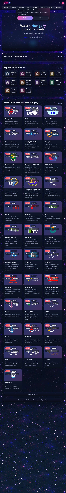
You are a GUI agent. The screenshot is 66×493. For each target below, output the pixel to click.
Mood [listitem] (27, 7)
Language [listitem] (21, 7)
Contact (58, 7)
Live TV (6, 7)
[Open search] (59, 3)
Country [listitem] (14, 7)
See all (60, 57)
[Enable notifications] (56, 3)
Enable (25, 18)
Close (41, 18)
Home (26, 37)
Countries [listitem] (49, 7)
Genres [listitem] (43, 7)
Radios (35, 7)
